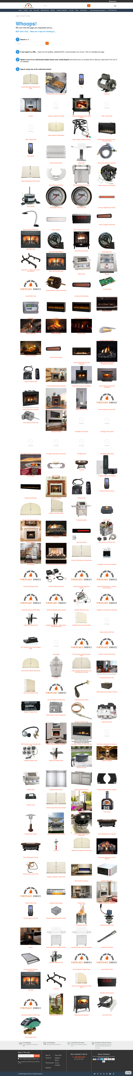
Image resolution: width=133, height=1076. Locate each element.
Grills (76, 10)
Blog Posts (48, 1067)
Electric (26, 10)
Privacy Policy (20, 1060)
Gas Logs (36, 10)
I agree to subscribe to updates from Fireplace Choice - (28, 1059)
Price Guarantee (50, 1063)
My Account (112, 1)
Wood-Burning (45, 10)
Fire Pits (71, 10)
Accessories (83, 10)
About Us (48, 1055)
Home (20, 10)
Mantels (53, 10)
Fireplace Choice (27, 1074)
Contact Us (48, 1058)
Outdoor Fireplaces (62, 10)
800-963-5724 (113, 10)
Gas (31, 10)
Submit (36, 1056)
